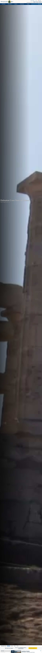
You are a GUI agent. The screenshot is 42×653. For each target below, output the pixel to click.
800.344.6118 (37, 2)
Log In (36, 0)
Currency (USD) (32, 0)
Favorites (40, 0)
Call (20, 648)
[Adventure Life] (6, 1)
